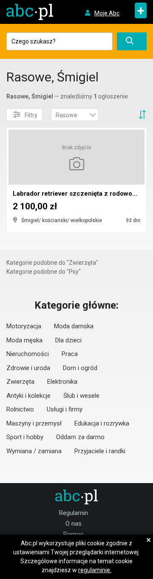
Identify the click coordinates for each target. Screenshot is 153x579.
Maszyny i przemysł (34, 423)
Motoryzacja (23, 326)
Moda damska (74, 326)
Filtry (31, 115)
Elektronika (62, 381)
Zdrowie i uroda (28, 368)
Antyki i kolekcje (28, 396)
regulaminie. (94, 570)
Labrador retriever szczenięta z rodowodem (79, 193)
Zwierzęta (20, 381)
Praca (70, 354)
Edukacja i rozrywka (101, 423)
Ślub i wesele (81, 396)
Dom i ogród (80, 368)
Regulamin (73, 513)
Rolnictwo (20, 409)
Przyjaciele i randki (99, 451)
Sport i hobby (24, 437)
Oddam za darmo (80, 437)
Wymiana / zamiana (34, 451)
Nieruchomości (27, 354)
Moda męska (24, 340)
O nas (73, 523)
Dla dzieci (68, 340)
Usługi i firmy (64, 409)
